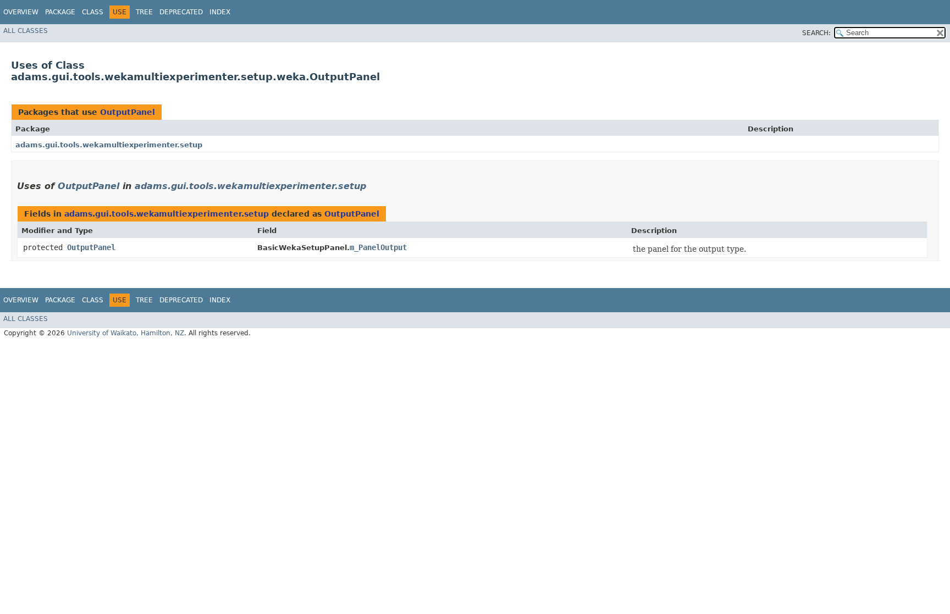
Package (60, 12)
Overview (20, 12)
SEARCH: (816, 33)
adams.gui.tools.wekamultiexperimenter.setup (108, 145)
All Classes (25, 31)
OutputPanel (127, 112)
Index (219, 12)
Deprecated (181, 12)
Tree (144, 12)
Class (92, 12)
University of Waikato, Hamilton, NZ (125, 333)
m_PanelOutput (378, 247)
